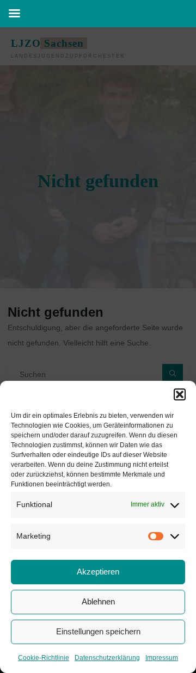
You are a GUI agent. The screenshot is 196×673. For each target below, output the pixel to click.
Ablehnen (98, 601)
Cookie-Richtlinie (43, 658)
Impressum (161, 658)
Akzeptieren (98, 571)
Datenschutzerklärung (107, 658)
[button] (179, 394)
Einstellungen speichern (98, 631)
